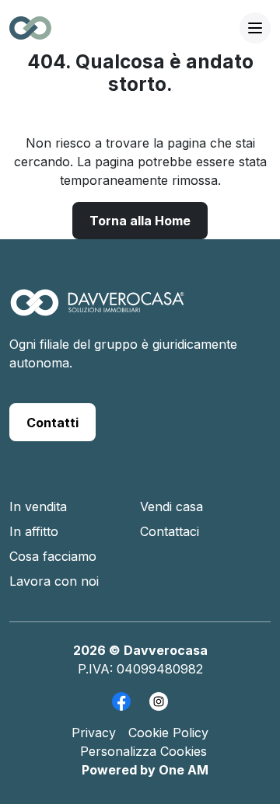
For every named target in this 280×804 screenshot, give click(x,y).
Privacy (94, 732)
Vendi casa (171, 506)
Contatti (52, 422)
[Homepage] (97, 310)
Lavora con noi (54, 581)
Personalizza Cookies (143, 751)
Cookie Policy (168, 732)
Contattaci (169, 531)
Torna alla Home (140, 220)
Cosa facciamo (52, 556)
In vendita (38, 506)
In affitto (33, 531)
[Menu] (255, 28)
